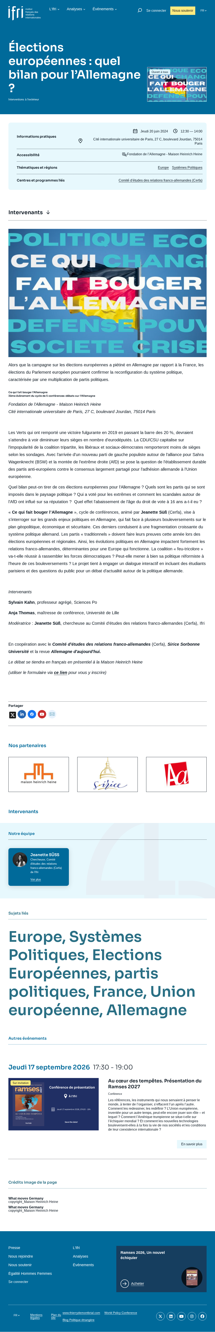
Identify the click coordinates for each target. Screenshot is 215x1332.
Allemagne (146, 1010)
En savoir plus (191, 1144)
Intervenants (25, 212)
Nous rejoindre (20, 1256)
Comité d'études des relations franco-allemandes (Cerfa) (160, 180)
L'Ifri (52, 9)
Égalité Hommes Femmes (30, 1274)
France (118, 991)
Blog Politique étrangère (78, 1320)
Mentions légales (36, 1316)
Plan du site (56, 1316)
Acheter (137, 1283)
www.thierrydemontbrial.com (81, 1312)
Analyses (74, 9)
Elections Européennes (85, 964)
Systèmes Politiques (187, 167)
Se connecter (156, 10)
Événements (103, 9)
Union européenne (101, 1000)
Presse (14, 1248)
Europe (163, 167)
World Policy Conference (120, 1312)
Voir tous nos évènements (40, 33)
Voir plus (35, 879)
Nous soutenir (182, 10)
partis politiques (83, 982)
